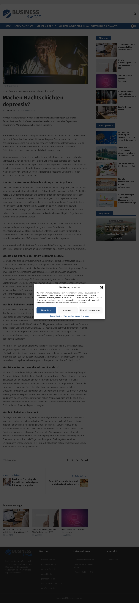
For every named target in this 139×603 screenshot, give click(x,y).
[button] (101, 287)
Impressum (85, 316)
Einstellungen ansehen (90, 310)
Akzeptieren (46, 310)
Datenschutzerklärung (72, 316)
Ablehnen (67, 310)
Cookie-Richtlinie (56, 316)
